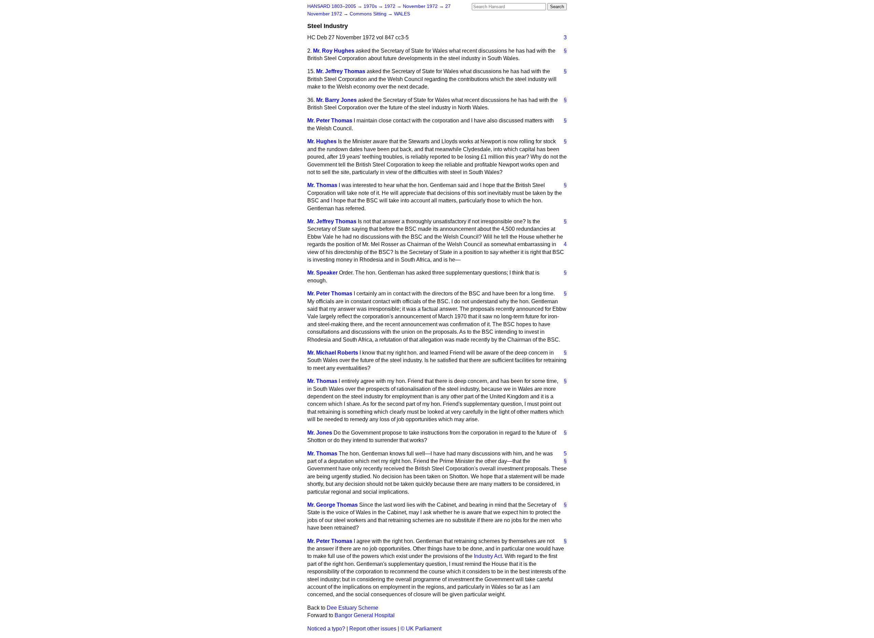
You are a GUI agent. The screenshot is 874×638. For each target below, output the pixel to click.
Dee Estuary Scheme (352, 608)
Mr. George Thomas (332, 505)
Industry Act (488, 556)
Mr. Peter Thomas (329, 120)
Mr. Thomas (322, 185)
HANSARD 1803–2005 (331, 6)
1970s (371, 6)
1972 (390, 6)
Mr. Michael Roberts (332, 353)
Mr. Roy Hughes (333, 51)
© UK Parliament (420, 629)
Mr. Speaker (322, 273)
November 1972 (421, 6)
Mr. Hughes (322, 141)
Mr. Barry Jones (336, 100)
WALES (402, 13)
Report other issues (372, 629)
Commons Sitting (369, 13)
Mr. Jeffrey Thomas (340, 71)
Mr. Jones (319, 433)
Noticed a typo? (326, 629)
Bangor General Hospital (365, 615)
